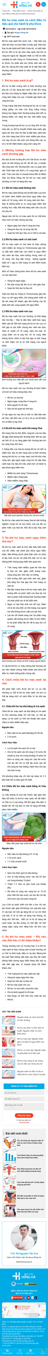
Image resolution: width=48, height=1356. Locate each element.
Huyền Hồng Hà (21, 32)
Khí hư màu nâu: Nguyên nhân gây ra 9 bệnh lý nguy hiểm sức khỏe (30, 1042)
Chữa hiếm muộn (18, 11)
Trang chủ (6, 11)
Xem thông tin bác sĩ (24, 1262)
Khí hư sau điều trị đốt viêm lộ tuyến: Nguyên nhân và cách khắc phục (30, 1031)
